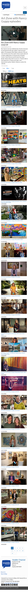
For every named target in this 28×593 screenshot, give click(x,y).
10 (4, 68)
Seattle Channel (18, 560)
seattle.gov (6, 14)
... (15, 553)
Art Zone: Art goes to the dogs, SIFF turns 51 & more (12, 334)
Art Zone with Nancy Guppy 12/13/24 (10, 410)
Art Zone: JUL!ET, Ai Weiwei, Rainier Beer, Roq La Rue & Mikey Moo (13, 353)
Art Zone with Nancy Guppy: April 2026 (10, 144)
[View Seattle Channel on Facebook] (2, 584)
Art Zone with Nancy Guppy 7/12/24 (10, 485)
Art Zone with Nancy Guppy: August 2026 (11, 88)
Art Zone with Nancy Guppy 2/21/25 (10, 391)
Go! (25, 12)
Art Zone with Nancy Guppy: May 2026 (10, 126)
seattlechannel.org (20, 14)
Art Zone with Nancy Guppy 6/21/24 (10, 504)
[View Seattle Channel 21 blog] (15, 584)
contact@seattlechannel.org (11, 583)
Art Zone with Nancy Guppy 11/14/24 (10, 429)
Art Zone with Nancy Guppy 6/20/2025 (10, 314)
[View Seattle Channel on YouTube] (13, 584)
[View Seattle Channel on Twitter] (4, 584)
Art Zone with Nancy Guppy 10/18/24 (10, 448)
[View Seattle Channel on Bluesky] (10, 584)
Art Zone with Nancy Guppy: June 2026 (10, 107)
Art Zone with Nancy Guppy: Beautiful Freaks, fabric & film (13, 373)
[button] (14, 33)
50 (13, 68)
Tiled (12, 71)
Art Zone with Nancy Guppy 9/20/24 (10, 467)
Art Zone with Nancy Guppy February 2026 (11, 182)
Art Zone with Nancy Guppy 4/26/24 (10, 542)
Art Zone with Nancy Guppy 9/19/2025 (10, 277)
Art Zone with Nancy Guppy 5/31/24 (10, 523)
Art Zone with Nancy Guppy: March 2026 (11, 163)
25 (8, 68)
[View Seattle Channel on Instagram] (6, 584)
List (5, 71)
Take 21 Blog (4, 574)
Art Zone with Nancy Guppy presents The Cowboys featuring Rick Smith (14, 202)
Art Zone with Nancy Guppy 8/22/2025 (10, 296)
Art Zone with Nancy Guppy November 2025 (12, 239)
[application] (14, 33)
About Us (3, 572)
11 (12, 553)
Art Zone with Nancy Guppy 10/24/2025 (11, 258)
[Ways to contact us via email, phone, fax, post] (17, 584)
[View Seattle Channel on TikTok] (8, 584)
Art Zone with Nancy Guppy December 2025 (12, 220)
